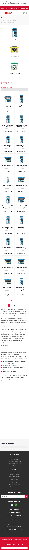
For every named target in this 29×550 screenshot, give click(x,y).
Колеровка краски (14, 474)
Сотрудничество (14, 487)
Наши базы (14, 482)
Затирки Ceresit (14, 39)
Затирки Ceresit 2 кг (6, 82)
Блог (14, 465)
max (12, 504)
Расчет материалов (14, 476)
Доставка (14, 472)
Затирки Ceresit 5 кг (6, 84)
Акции (14, 457)
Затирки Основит (14, 73)
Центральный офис (14, 489)
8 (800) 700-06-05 (15, 512)
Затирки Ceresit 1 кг (6, 85)
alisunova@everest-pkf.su (15, 526)
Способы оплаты (14, 459)
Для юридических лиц (14, 461)
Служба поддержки (14, 484)
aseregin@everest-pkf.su (15, 529)
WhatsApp (15, 504)
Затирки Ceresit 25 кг (6, 87)
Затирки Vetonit (14, 56)
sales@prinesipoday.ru (15, 515)
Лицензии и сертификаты (14, 463)
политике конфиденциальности (14, 544)
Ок (14, 548)
